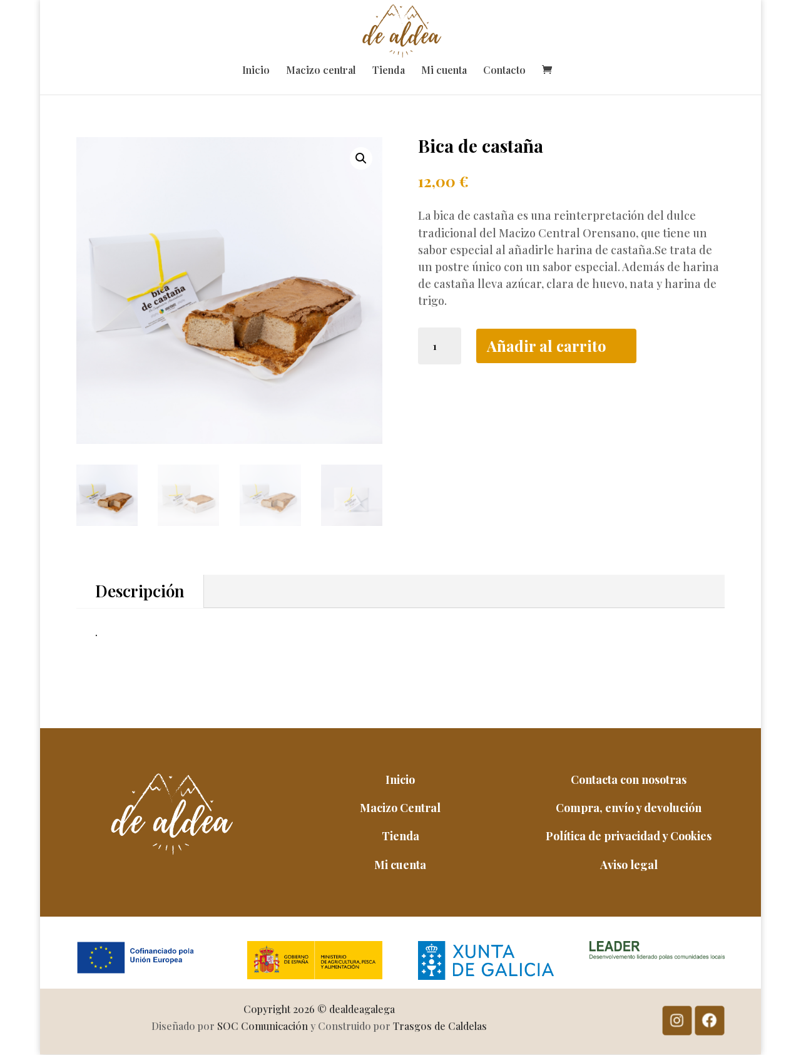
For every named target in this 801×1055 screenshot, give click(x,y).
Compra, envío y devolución (629, 807)
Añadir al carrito (546, 346)
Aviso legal (629, 864)
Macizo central (321, 71)
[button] (361, 158)
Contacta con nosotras (628, 779)
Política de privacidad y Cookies (629, 835)
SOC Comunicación (262, 1025)
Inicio (256, 71)
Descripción (140, 591)
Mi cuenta (444, 71)
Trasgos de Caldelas (440, 1025)
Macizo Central (400, 807)
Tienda (388, 71)
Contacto (504, 71)
